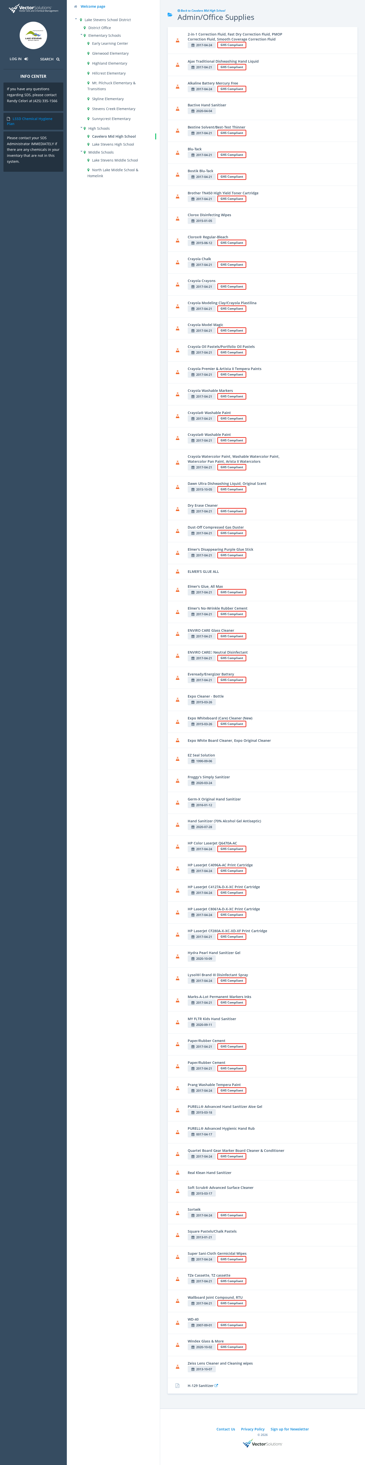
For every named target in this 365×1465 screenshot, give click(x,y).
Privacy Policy (253, 1429)
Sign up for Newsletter (290, 1429)
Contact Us (226, 1429)
